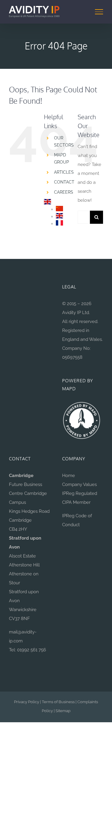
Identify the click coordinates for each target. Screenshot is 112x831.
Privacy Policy (26, 702)
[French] (59, 223)
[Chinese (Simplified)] (59, 209)
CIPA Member (76, 502)
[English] (47, 202)
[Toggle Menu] (99, 11)
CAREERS (63, 192)
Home (68, 475)
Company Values (79, 484)
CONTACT (64, 182)
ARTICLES (64, 172)
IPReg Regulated (79, 493)
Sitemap (63, 711)
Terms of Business (58, 702)
